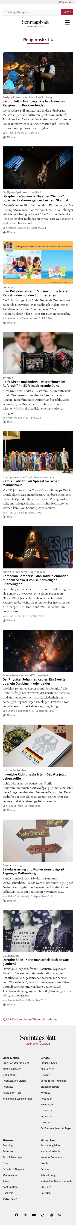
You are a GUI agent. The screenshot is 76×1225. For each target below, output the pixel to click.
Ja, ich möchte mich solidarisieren (31, 660)
